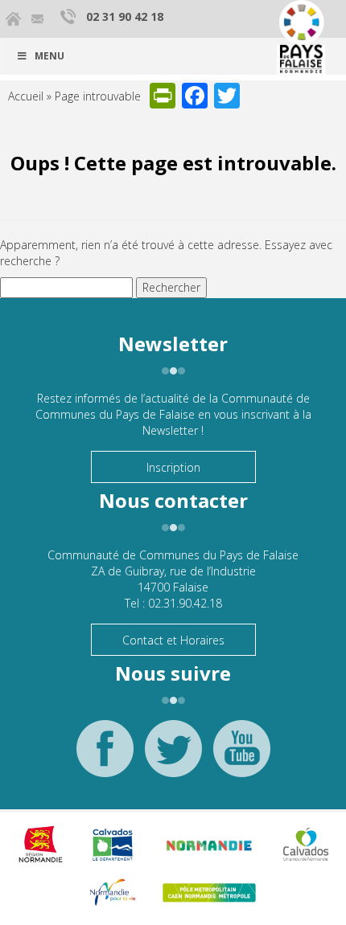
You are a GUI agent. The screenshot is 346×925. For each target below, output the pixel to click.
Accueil (25, 96)
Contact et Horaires (173, 640)
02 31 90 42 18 (124, 16)
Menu (49, 56)
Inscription (173, 467)
